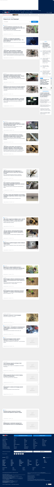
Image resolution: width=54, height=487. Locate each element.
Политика (34, 441)
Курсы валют (28, 10)
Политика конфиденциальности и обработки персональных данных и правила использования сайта (38, 480)
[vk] (17, 454)
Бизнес (15, 440)
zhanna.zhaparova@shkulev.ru (5, 481)
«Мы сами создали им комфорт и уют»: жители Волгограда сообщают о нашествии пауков (14, 219)
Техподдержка (4, 445)
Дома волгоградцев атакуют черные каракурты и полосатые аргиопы (11, 339)
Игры (36, 10)
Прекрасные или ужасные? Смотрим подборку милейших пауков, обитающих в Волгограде (14, 87)
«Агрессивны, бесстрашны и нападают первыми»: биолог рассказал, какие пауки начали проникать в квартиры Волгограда (13, 51)
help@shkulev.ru (7, 479)
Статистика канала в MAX (6, 448)
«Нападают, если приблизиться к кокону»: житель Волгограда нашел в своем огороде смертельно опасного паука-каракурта (13, 136)
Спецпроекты (44, 445)
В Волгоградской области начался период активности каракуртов (13, 376)
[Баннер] (15, 14)
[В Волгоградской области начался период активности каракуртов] (32, 377)
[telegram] (14, 454)
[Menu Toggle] (3, 12)
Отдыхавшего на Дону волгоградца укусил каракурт (13, 387)
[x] (23, 454)
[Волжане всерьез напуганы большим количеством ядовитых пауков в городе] (32, 414)
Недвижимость (4, 10)
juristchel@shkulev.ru (20, 478)
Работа (34, 444)
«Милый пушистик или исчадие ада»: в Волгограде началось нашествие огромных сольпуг (13, 172)
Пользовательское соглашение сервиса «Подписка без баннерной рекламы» (36, 479)
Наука (25, 445)
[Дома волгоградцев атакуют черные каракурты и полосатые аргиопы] (32, 341)
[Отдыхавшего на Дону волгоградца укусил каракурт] (32, 389)
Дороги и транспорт (16, 444)
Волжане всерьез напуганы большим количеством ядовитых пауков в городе (12, 412)
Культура (25, 441)
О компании (4, 441)
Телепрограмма (17, 10)
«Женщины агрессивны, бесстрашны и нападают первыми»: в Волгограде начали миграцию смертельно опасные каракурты (13, 147)
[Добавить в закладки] (37, 34)
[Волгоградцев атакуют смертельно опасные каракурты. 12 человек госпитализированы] (32, 293)
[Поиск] (47, 12)
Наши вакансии (4, 444)
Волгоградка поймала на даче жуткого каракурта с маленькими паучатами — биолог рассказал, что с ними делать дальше (13, 76)
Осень (34, 440)
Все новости (9, 17)
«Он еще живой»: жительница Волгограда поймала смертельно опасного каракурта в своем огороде (13, 232)
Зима (25, 439)
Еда (14, 445)
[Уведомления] (49, 12)
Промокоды (39, 10)
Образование (26, 448)
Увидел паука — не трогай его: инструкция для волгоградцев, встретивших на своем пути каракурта (14, 328)
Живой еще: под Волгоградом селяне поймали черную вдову (14, 243)
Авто (14, 439)
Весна (15, 441)
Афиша (21, 10)
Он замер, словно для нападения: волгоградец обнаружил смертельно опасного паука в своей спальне (14, 196)
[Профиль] (51, 12)
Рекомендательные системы (30, 478)
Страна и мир (44, 441)
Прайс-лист (4, 440)
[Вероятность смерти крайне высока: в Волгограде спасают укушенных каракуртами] (32, 269)
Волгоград (5, 17)
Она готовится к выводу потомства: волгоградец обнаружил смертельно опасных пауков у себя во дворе (13, 184)
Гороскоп (23, 10)
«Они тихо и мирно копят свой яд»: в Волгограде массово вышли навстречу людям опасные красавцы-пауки (14, 124)
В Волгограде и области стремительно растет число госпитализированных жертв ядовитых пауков (14, 280)
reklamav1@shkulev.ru (43, 472)
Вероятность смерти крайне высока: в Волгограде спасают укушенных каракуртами (13, 268)
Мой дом (25, 444)
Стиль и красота (44, 440)
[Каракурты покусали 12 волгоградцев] (32, 318)
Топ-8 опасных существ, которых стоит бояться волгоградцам (12, 364)
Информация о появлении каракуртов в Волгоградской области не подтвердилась (13, 424)
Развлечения (35, 445)
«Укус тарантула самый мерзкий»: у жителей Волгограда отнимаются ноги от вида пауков (13, 99)
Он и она (34, 439)
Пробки (31, 10)
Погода (13, 10)
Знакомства (9, 10)
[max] (21, 454)
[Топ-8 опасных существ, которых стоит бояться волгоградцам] (32, 366)
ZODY (34, 10)
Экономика (43, 444)
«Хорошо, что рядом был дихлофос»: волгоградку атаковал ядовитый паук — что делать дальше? (13, 39)
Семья (34, 448)
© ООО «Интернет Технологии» (15, 484)
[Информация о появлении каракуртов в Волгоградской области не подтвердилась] (32, 426)
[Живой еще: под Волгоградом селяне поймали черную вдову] (32, 245)
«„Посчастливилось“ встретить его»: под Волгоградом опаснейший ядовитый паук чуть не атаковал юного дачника (14, 28)
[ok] (19, 454)
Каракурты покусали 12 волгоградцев (12, 315)
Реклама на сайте (4, 439)
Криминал (25, 440)
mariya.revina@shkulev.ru (5, 482)
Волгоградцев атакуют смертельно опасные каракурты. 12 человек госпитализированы (13, 291)
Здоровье (15, 448)
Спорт (43, 439)
